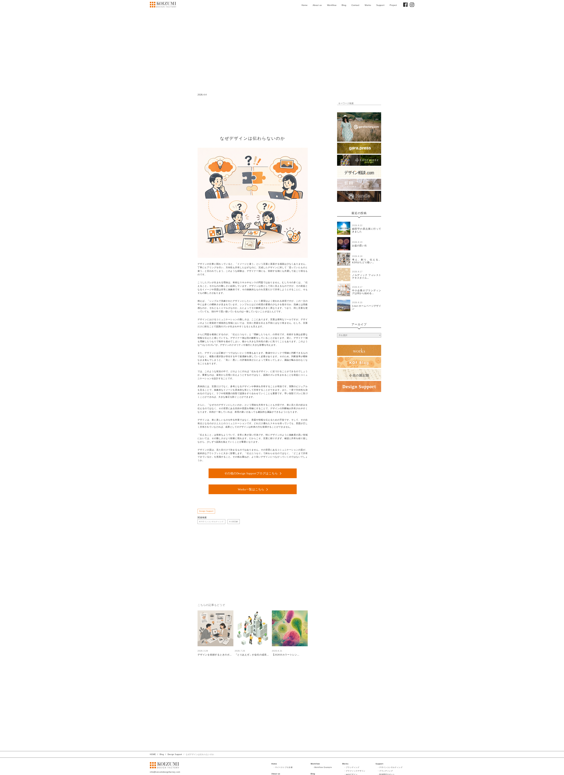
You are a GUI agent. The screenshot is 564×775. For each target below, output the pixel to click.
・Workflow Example (322, 767)
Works (368, 5)
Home (305, 5)
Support (380, 5)
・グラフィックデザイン (354, 771)
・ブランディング (352, 767)
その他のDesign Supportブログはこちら (251, 473)
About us (317, 5)
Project (393, 5)
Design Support (206, 511)
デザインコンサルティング (212, 522)
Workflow (331, 5)
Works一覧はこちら (251, 489)
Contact (355, 5)
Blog (344, 5)
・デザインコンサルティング (390, 767)
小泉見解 (234, 522)
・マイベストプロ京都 (283, 767)
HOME (153, 754)
